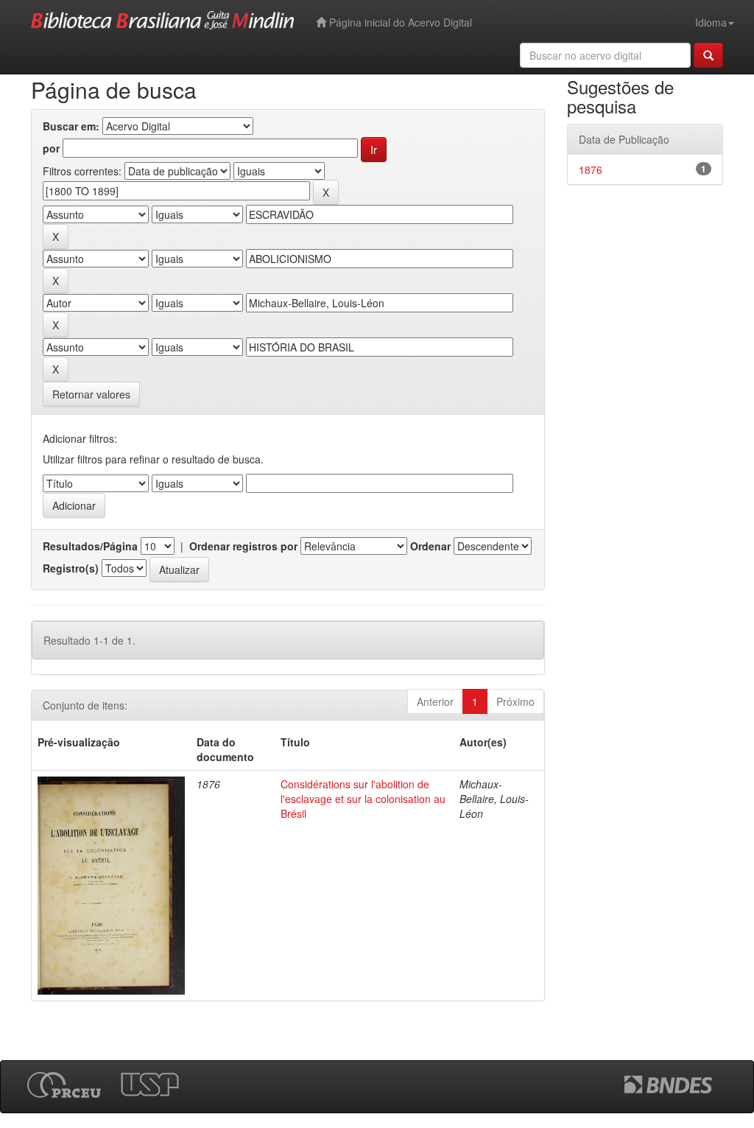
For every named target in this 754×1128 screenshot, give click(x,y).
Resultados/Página (90, 546)
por (51, 148)
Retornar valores (91, 394)
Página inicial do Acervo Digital (399, 22)
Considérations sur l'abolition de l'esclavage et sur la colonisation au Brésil (363, 799)
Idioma (711, 22)
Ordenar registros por (243, 546)
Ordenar (430, 546)
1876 (590, 169)
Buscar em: (71, 126)
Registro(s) (71, 568)
